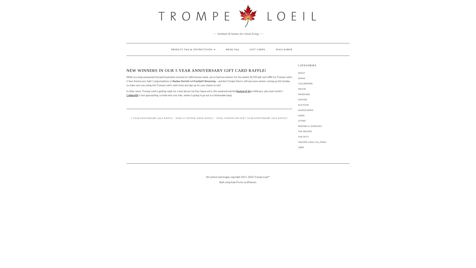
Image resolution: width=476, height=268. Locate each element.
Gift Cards (257, 49)
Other (302, 121)
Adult (301, 73)
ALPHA (301, 78)
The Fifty (303, 137)
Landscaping (305, 110)
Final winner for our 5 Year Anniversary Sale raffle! (252, 118)
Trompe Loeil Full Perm (312, 142)
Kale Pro (235, 182)
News (301, 115)
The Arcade (305, 131)
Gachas (302, 99)
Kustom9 (303, 105)
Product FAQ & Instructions (192, 49)
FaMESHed (304, 94)
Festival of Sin (243, 91)
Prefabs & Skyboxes (310, 126)
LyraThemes (250, 182)
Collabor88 (132, 95)
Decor (302, 89)
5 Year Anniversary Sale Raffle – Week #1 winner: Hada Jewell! (172, 118)
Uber (301, 147)
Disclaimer (284, 49)
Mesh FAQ (232, 49)
